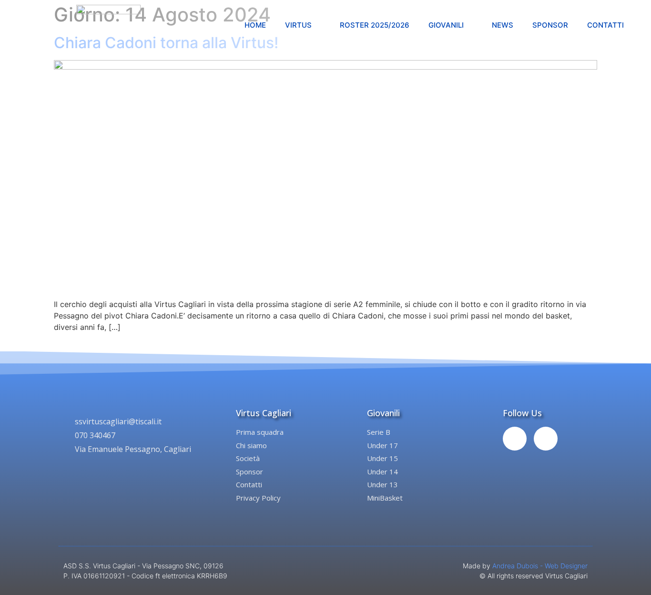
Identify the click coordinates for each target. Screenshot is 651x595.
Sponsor (550, 25)
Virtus (298, 25)
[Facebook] (515, 439)
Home (255, 25)
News (502, 25)
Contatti (605, 25)
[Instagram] (546, 439)
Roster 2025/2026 (374, 25)
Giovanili (446, 25)
